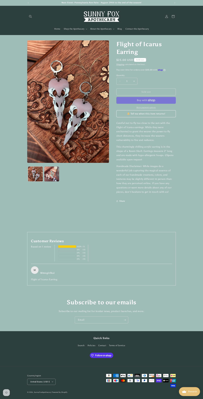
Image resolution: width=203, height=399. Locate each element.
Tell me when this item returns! (148, 113)
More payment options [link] (146, 107)
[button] (30, 16)
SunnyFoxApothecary (42, 392)
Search (81, 345)
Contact (102, 345)
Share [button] (122, 201)
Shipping (120, 64)
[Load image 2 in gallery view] (51, 174)
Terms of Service (117, 345)
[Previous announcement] (28, 3)
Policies (91, 345)
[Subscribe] (125, 319)
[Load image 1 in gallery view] (35, 174)
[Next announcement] (174, 3)
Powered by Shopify (59, 392)
